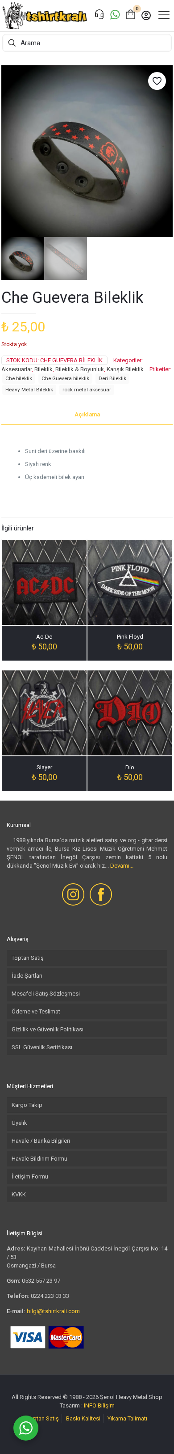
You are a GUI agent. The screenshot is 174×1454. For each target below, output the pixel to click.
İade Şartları (27, 975)
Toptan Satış (28, 957)
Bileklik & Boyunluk (79, 369)
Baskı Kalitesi (83, 1418)
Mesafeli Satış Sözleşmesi (46, 993)
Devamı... (121, 865)
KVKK (19, 1194)
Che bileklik (18, 378)
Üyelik (19, 1122)
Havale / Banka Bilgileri (41, 1140)
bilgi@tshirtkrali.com (53, 1311)
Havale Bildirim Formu (39, 1158)
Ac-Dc (44, 636)
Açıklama (87, 414)
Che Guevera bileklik (65, 378)
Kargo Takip (27, 1105)
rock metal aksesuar (86, 389)
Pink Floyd (130, 636)
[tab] (87, 415)
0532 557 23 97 (41, 1280)
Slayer (44, 767)
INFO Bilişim (99, 1405)
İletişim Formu (30, 1176)
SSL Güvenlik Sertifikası (42, 1047)
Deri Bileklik (112, 378)
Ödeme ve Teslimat (36, 1011)
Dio (129, 767)
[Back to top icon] (155, 1435)
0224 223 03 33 (50, 1296)
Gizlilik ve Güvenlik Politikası (47, 1029)
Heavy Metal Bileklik (29, 389)
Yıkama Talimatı (127, 1418)
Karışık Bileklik (125, 369)
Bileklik (43, 369)
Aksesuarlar (16, 369)
